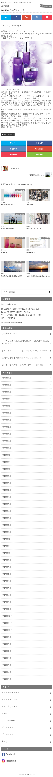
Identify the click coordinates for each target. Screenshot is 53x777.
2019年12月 (7, 455)
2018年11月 (7, 546)
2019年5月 (6, 504)
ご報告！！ (10, 333)
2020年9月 (6, 413)
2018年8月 (6, 567)
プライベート (7, 734)
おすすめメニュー (9, 699)
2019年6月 (6, 497)
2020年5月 (6, 434)
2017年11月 (7, 623)
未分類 (5, 741)
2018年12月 (7, 539)
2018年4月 (6, 595)
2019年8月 (6, 483)
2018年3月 (6, 602)
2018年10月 (7, 553)
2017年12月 (7, 616)
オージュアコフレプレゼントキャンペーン (24, 350)
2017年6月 (6, 658)
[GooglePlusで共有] (26, 17)
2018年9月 (6, 560)
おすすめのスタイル (10, 692)
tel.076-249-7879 (11, 311)
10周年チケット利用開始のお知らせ (21, 357)
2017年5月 (6, 665)
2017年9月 (6, 637)
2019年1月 (6, 532)
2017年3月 (6, 679)
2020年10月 (7, 406)
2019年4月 (6, 511)
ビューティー (7, 727)
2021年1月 (6, 392)
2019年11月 (7, 462)
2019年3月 (6, 518)
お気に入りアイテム (10, 706)
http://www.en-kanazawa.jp (11, 322)
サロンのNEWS (9, 135)
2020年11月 (7, 399)
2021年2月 (6, 385)
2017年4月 (6, 672)
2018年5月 (6, 588)
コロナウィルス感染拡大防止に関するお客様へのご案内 (25, 342)
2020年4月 (6, 441)
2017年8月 (6, 644)
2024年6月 (6, 378)
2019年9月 (6, 476)
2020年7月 (6, 427)
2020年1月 (6, 448)
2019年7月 (6, 490)
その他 (5, 713)
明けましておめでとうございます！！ (22, 365)
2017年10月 (7, 630)
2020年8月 (6, 420)
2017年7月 (6, 651)
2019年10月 (7, 469)
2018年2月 (6, 609)
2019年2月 (6, 525)
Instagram (10, 760)
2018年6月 (6, 581)
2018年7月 (6, 574)
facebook (10, 754)
